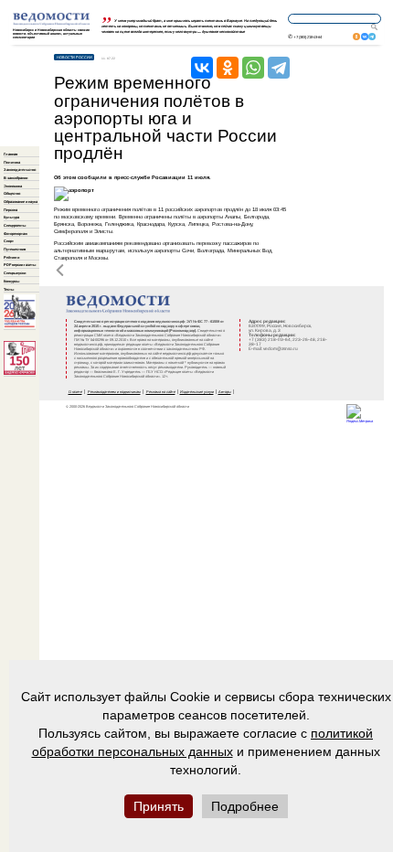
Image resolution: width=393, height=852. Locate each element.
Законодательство (20, 169)
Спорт (9, 241)
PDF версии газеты (20, 264)
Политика (12, 162)
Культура (11, 217)
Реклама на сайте (160, 391)
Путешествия (15, 249)
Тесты (9, 289)
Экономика (13, 186)
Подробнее (245, 806)
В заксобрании (15, 178)
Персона (10, 210)
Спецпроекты (15, 225)
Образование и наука (20, 201)
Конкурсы (11, 281)
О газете (75, 391)
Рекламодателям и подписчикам (114, 391)
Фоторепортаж (15, 233)
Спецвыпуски (15, 273)
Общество (12, 193)
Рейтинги (11, 257)
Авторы (224, 391)
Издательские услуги (197, 391)
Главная (10, 154)
